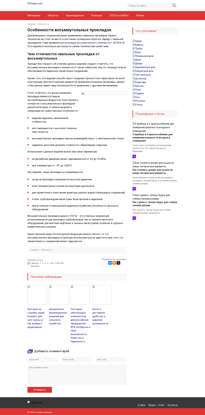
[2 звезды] (40, 263)
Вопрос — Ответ (156, 405)
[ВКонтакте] (110, 263)
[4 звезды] (45, 263)
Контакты (173, 405)
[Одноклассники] (114, 263)
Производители (75, 15)
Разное (140, 15)
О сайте (141, 405)
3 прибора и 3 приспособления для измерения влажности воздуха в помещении (153, 137)
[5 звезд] (48, 263)
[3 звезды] (43, 263)
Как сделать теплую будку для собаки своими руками (155, 204)
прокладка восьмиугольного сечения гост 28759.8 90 (94, 42)
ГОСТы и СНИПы (119, 15)
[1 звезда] (33, 263)
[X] (118, 263)
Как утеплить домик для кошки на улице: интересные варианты (153, 171)
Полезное (96, 15)
